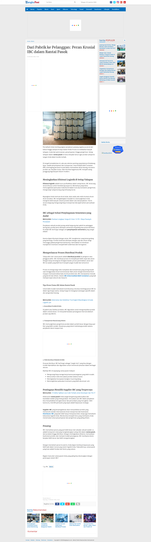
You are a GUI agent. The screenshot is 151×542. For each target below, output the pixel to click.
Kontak (27, 540)
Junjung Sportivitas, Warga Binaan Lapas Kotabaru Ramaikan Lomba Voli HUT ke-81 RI (107, 47)
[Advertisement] (76, 25)
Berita (32, 9)
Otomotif (89, 9)
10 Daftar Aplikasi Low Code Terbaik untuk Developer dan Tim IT (73, 393)
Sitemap (38, 540)
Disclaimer (50, 540)
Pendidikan (115, 9)
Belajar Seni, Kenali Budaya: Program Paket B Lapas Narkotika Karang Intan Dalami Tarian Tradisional (107, 56)
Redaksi (33, 540)
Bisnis (46, 9)
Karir (52, 9)
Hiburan (65, 9)
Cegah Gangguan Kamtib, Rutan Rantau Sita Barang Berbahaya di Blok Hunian (107, 78)
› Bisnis (32, 41)
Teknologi (74, 9)
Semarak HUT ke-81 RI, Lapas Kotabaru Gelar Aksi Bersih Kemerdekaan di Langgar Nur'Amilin (107, 63)
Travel (81, 9)
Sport (58, 9)
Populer (39, 9)
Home (28, 41)
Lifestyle (106, 9)
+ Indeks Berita (105, 142)
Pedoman (43, 540)
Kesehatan (97, 9)
